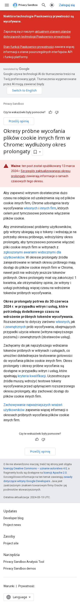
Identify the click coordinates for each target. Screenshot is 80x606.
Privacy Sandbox (13, 103)
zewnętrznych (15, 327)
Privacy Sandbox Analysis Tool (23, 561)
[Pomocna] (50, 112)
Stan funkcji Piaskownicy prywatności (28, 47)
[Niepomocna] (57, 112)
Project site (11, 543)
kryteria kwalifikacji (32, 376)
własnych (31, 208)
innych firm (48, 208)
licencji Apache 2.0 (55, 472)
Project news (12, 525)
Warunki (8, 586)
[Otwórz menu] (7, 5)
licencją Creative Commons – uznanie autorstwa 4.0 (35, 468)
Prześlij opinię (19, 121)
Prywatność (26, 586)
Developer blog (13, 518)
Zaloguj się (67, 5)
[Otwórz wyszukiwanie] (43, 5)
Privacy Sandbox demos (19, 568)
